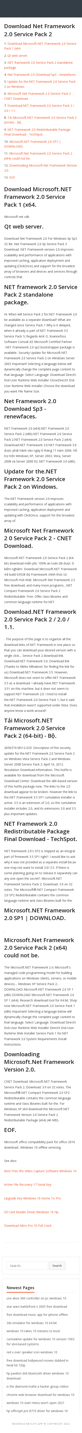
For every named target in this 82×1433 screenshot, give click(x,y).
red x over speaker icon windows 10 (32, 1352)
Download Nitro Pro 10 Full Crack (28, 1225)
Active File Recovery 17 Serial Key (27, 1184)
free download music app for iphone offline (37, 1315)
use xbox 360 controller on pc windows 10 (36, 1298)
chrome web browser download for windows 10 (40, 1395)
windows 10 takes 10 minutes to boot (33, 1331)
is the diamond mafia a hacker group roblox (37, 1386)
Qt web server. (17, 55)
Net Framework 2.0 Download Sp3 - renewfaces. (41, 74)
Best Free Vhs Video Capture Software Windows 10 (40, 1171)
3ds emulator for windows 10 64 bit (32, 1323)
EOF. (12, 177)
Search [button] (57, 1266)
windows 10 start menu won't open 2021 (36, 1403)
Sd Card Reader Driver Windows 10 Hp (31, 1212)
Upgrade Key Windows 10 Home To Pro (32, 1198)
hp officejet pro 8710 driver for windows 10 (37, 1411)
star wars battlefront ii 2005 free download (37, 1306)
